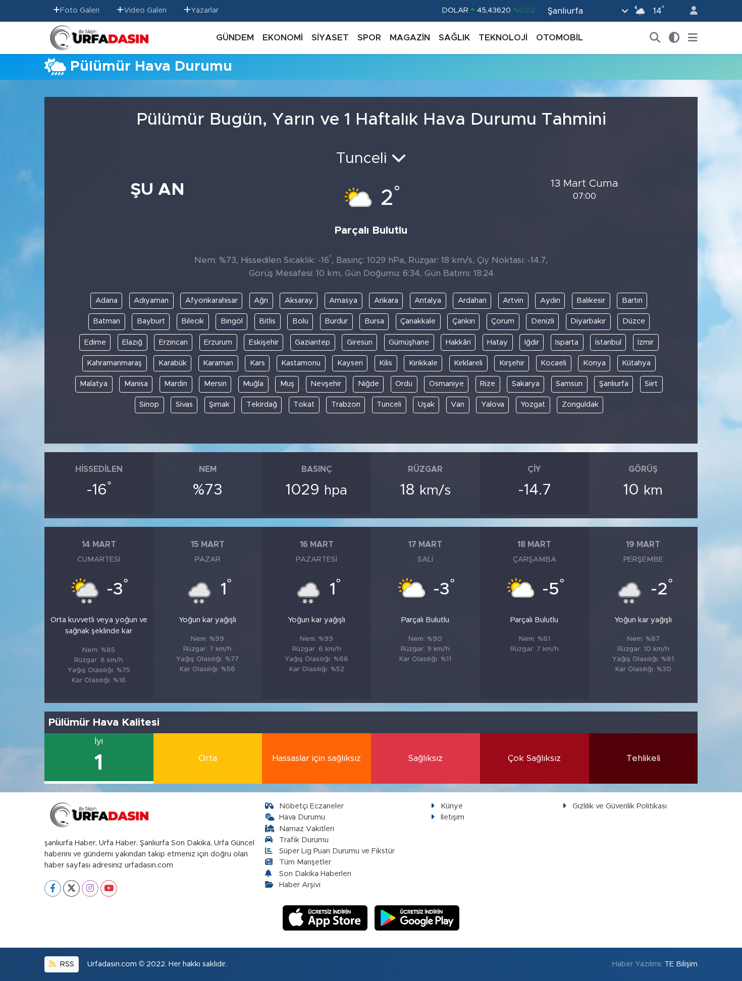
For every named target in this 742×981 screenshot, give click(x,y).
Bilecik (192, 321)
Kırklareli (468, 363)
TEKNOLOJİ (503, 37)
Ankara (386, 300)
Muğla (253, 384)
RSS (66, 964)
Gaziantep (312, 342)
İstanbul (608, 342)
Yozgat (532, 404)
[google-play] (417, 917)
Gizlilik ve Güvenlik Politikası (619, 806)
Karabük (172, 363)
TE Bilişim (681, 964)
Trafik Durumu (304, 840)
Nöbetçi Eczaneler (311, 806)
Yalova (492, 404)
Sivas (184, 404)
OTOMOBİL (559, 37)
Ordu (403, 384)
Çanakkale (418, 321)
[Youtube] (108, 888)
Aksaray (299, 300)
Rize (487, 384)
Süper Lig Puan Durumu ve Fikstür (337, 851)
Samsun (569, 384)
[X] (71, 888)
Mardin (175, 384)
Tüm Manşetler (305, 862)
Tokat (303, 404)
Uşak (426, 404)
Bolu (300, 321)
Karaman (218, 363)
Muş (287, 384)
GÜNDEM (235, 37)
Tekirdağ (261, 404)
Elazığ (132, 342)
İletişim (452, 817)
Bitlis (267, 321)
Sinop (149, 404)
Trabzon (345, 404)
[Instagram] (90, 888)
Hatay (497, 342)
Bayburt (151, 321)
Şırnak (219, 404)
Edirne (95, 342)
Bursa (374, 321)
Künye (452, 806)
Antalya (427, 300)
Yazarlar (205, 10)
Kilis (385, 363)
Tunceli (389, 404)
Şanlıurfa (613, 384)
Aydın (550, 300)
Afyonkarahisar (211, 300)
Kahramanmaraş (114, 363)
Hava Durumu (302, 817)
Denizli (542, 321)
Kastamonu (301, 363)
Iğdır (531, 342)
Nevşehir (325, 384)
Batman (106, 321)
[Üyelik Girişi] (689, 11)
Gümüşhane (409, 342)
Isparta (566, 342)
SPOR (369, 37)
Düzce (633, 321)
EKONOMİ (282, 37)
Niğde (368, 384)
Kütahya (636, 363)
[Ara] (655, 37)
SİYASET (330, 37)
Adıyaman (151, 300)
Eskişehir (264, 342)
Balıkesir (590, 300)
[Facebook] (52, 888)
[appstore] (327, 917)
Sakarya (526, 384)
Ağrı (261, 300)
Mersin (215, 384)
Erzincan (173, 342)
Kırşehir (511, 363)
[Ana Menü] (693, 37)
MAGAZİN (410, 37)
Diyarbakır (588, 321)
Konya (594, 363)
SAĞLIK (454, 37)
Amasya (343, 300)
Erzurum (218, 342)
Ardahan (472, 300)
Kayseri (350, 363)
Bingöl (232, 321)
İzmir (646, 342)
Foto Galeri (79, 10)
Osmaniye (446, 384)
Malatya (94, 384)
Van (457, 404)
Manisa (136, 384)
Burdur (336, 321)
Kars (257, 363)
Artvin (513, 300)
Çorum (502, 321)
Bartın (632, 300)
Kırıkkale (423, 363)
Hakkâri (458, 342)
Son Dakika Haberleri (315, 874)
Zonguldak (580, 404)
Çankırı (463, 321)
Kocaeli (553, 363)
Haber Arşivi (300, 885)
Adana (106, 300)
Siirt (651, 384)
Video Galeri (145, 10)
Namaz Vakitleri (306, 829)
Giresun (360, 342)
